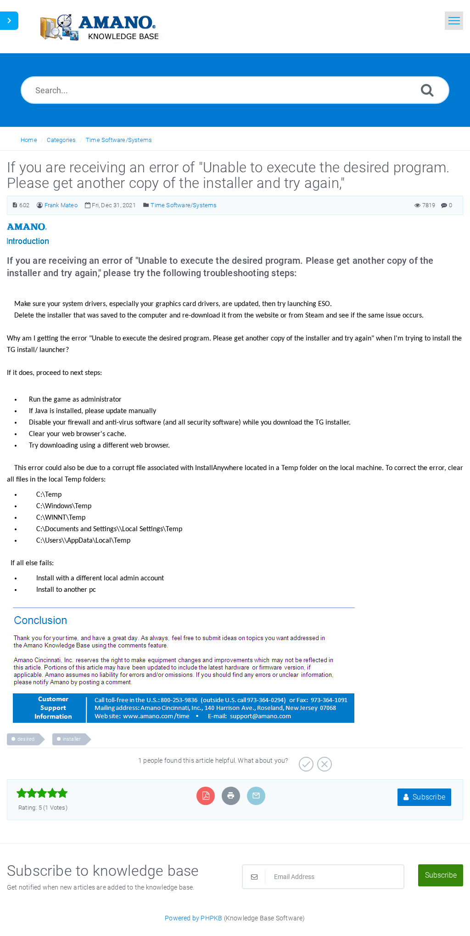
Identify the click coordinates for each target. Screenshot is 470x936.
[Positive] (305, 761)
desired (25, 739)
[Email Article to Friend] (256, 795)
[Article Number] (15, 205)
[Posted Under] (146, 205)
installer (72, 739)
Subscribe (428, 797)
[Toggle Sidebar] (9, 20)
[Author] (40, 205)
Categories (61, 139)
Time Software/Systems (119, 139)
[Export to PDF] (205, 795)
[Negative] (323, 761)
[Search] (427, 90)
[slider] (42, 793)
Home (29, 139)
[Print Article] (231, 795)
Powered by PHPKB (193, 918)
